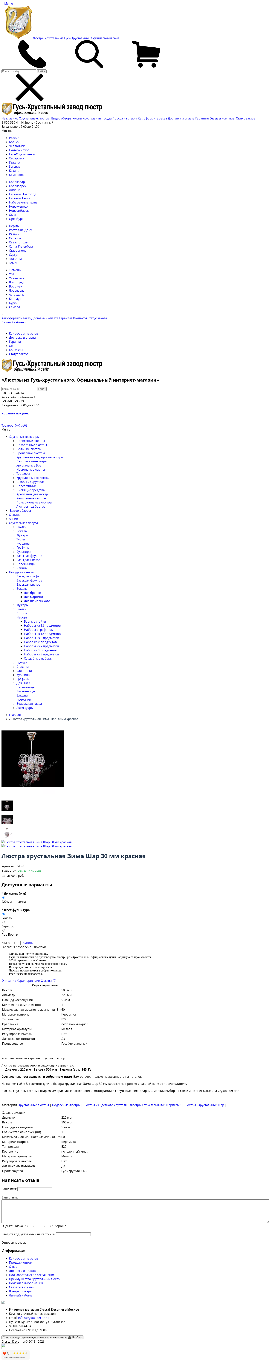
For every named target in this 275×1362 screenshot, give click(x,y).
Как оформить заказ (152, 118)
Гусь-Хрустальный (22, 154)
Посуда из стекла (125, 118)
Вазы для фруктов (29, 556)
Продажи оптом (20, 1262)
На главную (9, 118)
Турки (20, 539)
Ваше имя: (9, 1189)
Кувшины (23, 543)
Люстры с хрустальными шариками (155, 1105)
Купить (28, 943)
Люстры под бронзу (30, 506)
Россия (14, 138)
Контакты (228, 118)
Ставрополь (17, 250)
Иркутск (14, 162)
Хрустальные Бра (28, 465)
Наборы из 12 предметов (42, 634)
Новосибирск (19, 211)
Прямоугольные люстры (34, 502)
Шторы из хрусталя (30, 482)
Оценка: (7, 1226)
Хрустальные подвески (33, 478)
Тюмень (15, 270)
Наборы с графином (39, 630)
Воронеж (15, 286)
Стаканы (22, 667)
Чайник (21, 568)
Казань (14, 171)
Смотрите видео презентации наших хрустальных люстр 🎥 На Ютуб (42, 1337)
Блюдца (22, 695)
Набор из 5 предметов (40, 650)
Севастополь (18, 242)
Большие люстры (29, 449)
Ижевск (14, 166)
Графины (23, 547)
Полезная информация (26, 1283)
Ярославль (17, 290)
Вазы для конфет (28, 576)
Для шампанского (37, 601)
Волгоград (16, 282)
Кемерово (16, 175)
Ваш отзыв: (9, 1197)
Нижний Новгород (22, 194)
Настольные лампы (30, 469)
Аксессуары (24, 708)
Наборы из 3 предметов (41, 654)
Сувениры (23, 552)
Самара (14, 307)
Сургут (13, 255)
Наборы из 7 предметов (41, 646)
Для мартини (33, 597)
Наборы (22, 617)
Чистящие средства (30, 490)
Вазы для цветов (28, 560)
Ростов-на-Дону (20, 230)
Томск (13, 263)
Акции (78, 118)
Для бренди (32, 593)
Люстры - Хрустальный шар (204, 1105)
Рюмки (21, 527)
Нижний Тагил (19, 198)
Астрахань (16, 295)
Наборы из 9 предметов (41, 638)
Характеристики (28, 981)
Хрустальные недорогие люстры (39, 457)
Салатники (24, 671)
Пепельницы (25, 564)
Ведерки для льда (29, 704)
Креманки (23, 699)
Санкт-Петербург (21, 246)
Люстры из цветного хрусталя (105, 1105)
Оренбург (16, 219)
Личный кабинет (13, 322)
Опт (11, 346)
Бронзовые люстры (30, 453)
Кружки (21, 662)
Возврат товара (20, 1291)
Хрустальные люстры (34, 118)
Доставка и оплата (181, 118)
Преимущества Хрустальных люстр (34, 1279)
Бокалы (21, 531)
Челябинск (17, 146)
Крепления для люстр (32, 494)
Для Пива (23, 683)
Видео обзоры (61, 118)
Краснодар (17, 182)
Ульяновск (16, 278)
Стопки (21, 613)
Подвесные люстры (30, 441)
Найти (41, 71)
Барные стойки (35, 621)
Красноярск (17, 186)
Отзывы (215, 118)
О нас (13, 1267)
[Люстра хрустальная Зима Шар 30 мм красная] (7, 811)
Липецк (14, 190)
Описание (8, 981)
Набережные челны (23, 202)
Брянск (14, 142)
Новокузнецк (18, 206)
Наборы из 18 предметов (42, 626)
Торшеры (23, 474)
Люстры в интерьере (31, 461)
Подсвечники (26, 486)
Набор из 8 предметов (40, 642)
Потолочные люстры (31, 445)
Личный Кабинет (21, 1295)
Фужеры (22, 535)
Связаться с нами (21, 1287)
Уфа (12, 274)
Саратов (15, 238)
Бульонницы (25, 691)
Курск (13, 303)
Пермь (14, 226)
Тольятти (15, 259)
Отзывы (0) (48, 981)
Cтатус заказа (245, 118)
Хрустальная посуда (97, 118)
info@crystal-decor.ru (33, 1318)
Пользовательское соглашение (32, 1275)
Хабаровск (16, 158)
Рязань (14, 234)
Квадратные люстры (31, 498)
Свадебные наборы (38, 658)
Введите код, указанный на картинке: (28, 1234)
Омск (12, 215)
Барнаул (15, 299)
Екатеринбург (19, 150)
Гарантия (202, 118)
